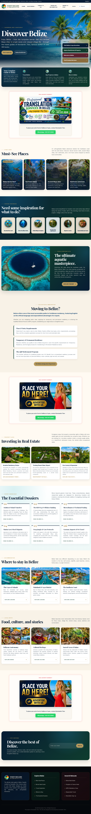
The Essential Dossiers (42, 796)
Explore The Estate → (69, 477)
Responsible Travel (71, 792)
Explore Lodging (16, 599)
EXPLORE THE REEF (68, 284)
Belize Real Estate (21, 52)
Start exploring (7, 52)
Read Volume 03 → (68, 519)
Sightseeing (31, 6)
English (87, 1)
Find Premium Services (75, 60)
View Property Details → (40, 477)
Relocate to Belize (75, 55)
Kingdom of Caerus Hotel (72, 784)
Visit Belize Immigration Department (45, 364)
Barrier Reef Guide (40, 784)
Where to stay (65, 6)
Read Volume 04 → (8, 541)
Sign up (80, 745)
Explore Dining (16, 659)
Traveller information (55, 6)
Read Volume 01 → (8, 519)
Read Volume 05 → (38, 541)
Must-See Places (40, 780)
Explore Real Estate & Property (75, 50)
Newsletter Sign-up (71, 796)
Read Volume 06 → (68, 541)
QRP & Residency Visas (72, 788)
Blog (74, 6)
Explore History (75, 659)
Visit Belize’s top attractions (75, 45)
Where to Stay (39, 792)
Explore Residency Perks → (11, 477)
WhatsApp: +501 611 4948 (45, 132)
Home (23, 6)
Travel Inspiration (40, 788)
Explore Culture (45, 659)
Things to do (41, 6)
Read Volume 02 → (38, 519)
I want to (66, 41)
